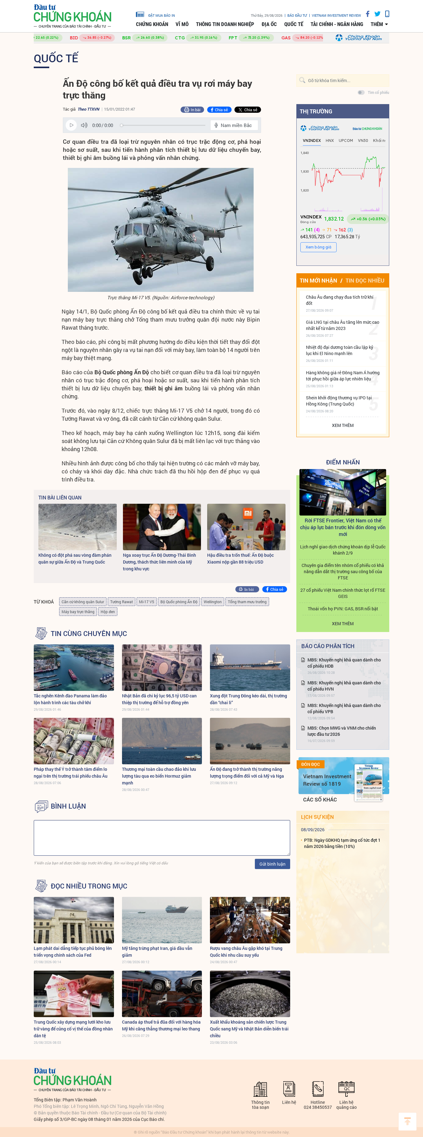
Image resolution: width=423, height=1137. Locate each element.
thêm (377, 24)
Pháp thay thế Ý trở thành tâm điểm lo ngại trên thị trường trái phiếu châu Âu (70, 772)
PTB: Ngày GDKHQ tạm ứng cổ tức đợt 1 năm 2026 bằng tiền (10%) (342, 843)
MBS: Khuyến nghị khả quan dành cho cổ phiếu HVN (344, 686)
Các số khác (320, 799)
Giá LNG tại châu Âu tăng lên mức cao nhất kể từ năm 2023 (342, 325)
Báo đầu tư (297, 15)
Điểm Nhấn (343, 462)
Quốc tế (293, 24)
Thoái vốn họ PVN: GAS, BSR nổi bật (343, 609)
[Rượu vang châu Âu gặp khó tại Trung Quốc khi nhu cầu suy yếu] (250, 920)
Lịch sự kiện (317, 816)
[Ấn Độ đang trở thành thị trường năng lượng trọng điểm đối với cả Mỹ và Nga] (250, 741)
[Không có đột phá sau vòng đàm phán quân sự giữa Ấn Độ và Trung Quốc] (77, 527)
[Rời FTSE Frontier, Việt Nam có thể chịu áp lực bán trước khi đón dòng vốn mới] (342, 492)
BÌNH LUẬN (68, 806)
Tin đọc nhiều (365, 280)
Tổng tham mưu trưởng (247, 601)
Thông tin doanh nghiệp (225, 24)
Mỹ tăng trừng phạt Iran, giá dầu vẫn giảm (157, 951)
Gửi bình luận (272, 864)
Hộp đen (108, 611)
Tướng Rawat (121, 601)
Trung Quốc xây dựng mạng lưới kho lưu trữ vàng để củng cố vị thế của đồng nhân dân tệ (73, 1028)
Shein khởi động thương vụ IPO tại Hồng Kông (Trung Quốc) (339, 401)
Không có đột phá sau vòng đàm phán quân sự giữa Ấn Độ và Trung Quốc (74, 558)
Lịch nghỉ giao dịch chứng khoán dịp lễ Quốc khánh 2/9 (343, 550)
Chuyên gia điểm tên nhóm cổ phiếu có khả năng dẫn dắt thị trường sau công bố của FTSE (343, 571)
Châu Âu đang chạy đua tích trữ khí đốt (339, 300)
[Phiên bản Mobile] (385, 13)
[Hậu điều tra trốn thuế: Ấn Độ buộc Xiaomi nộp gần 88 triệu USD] (246, 527)
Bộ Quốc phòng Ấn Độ (179, 601)
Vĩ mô (182, 24)
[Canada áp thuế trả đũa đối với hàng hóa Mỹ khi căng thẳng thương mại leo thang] (162, 994)
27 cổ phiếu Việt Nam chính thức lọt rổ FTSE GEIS (342, 593)
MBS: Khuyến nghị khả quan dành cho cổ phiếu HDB (344, 663)
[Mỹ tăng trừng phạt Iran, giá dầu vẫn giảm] (162, 920)
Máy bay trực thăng (78, 611)
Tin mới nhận (318, 280)
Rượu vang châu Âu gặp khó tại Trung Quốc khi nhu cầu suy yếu (246, 951)
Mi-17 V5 (146, 601)
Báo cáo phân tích (328, 646)
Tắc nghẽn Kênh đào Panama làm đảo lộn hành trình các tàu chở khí (70, 699)
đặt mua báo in (161, 15)
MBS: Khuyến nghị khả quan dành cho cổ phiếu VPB (344, 708)
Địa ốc (269, 24)
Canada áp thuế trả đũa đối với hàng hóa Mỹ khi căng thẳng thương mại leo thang (161, 1025)
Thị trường (316, 111)
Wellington (213, 601)
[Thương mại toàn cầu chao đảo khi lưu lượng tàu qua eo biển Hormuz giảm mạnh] (162, 741)
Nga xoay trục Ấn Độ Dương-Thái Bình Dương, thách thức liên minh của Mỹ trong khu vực (159, 562)
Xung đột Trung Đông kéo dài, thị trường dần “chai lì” (248, 699)
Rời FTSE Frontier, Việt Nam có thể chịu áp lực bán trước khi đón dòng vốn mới (343, 527)
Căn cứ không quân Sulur (83, 601)
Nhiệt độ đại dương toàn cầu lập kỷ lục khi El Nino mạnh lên (339, 350)
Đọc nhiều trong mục (89, 886)
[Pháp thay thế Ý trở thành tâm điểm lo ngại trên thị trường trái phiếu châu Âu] (74, 741)
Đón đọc (310, 764)
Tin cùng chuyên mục (89, 634)
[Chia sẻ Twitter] (375, 13)
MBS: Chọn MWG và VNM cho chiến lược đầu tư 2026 (341, 731)
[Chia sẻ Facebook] (365, 13)
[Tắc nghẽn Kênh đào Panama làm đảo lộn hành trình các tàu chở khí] (74, 667)
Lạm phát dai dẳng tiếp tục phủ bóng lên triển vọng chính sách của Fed (73, 951)
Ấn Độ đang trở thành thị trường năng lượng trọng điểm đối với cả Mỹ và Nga (247, 772)
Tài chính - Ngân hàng (337, 24)
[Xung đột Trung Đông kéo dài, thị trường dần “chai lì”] (250, 667)
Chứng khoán (152, 24)
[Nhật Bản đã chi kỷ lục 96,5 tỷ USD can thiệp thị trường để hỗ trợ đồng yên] (162, 667)
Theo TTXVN (88, 109)
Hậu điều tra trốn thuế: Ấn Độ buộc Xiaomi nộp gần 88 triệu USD (240, 558)
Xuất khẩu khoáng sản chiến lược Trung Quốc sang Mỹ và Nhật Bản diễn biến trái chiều (249, 1028)
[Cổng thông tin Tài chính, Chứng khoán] (72, 16)
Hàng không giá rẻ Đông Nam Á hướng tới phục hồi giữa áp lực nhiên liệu (343, 376)
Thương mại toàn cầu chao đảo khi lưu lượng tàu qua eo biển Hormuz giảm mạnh (159, 776)
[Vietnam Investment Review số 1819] (368, 782)
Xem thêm (343, 425)
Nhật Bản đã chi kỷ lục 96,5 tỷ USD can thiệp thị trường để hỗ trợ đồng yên (159, 699)
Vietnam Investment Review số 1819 (327, 780)
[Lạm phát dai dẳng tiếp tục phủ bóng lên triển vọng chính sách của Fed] (74, 920)
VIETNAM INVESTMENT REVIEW (336, 15)
